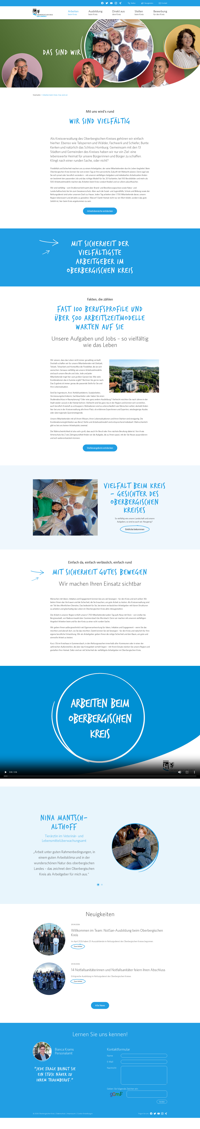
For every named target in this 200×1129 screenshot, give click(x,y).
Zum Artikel (78, 946)
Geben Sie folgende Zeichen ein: (122, 1088)
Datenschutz (60, 1113)
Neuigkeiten (148, 3)
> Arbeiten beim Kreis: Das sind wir (54, 95)
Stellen (133, 3)
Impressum (71, 1113)
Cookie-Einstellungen (85, 1113)
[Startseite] (43, 12)
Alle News (100, 1005)
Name (110, 1055)
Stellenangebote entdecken (100, 448)
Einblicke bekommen (134, 529)
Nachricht (111, 1067)
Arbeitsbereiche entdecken (100, 211)
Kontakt (164, 3)
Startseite (36, 95)
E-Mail (110, 1061)
